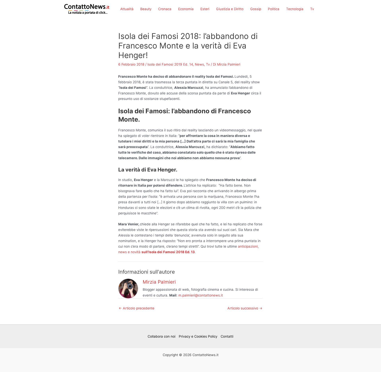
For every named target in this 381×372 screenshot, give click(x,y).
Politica (273, 9)
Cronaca (164, 9)
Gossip (255, 9)
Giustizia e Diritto (229, 9)
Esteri (204, 9)
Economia (186, 9)
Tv (312, 9)
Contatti (227, 336)
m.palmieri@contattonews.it (200, 295)
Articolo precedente (136, 308)
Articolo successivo (244, 308)
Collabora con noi (161, 336)
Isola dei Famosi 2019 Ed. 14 (170, 64)
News (199, 64)
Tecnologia (294, 9)
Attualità (127, 9)
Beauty (145, 9)
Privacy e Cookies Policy (198, 336)
